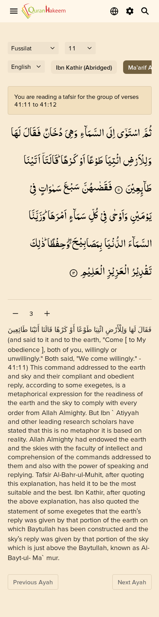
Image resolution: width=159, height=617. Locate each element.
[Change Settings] (129, 11)
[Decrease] (15, 313)
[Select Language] (114, 11)
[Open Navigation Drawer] (14, 11)
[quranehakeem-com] (44, 11)
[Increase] (47, 313)
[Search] (145, 11)
